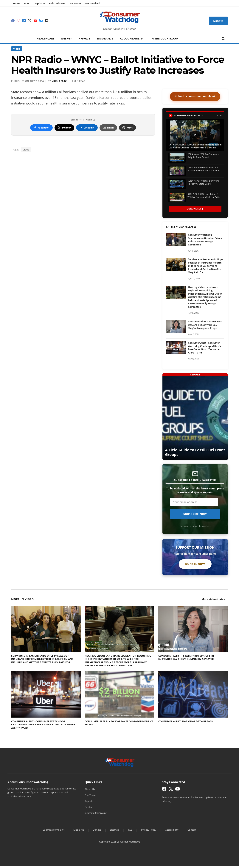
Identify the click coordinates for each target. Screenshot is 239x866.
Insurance (105, 38)
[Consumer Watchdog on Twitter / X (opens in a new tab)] (171, 790)
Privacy (84, 38)
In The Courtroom (164, 38)
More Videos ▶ (195, 208)
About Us (90, 789)
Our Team (90, 795)
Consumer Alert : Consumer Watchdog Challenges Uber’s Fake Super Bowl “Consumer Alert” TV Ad (204, 347)
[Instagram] (18, 20)
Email (110, 127)
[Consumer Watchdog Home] (119, 762)
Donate (97, 829)
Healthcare (46, 38)
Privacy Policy (148, 829)
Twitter (66, 127)
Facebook (43, 127)
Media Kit (78, 829)
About (28, 3)
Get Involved (92, 3)
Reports (89, 801)
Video (16, 48)
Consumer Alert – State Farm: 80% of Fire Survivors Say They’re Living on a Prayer (205, 325)
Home (16, 3)
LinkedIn (89, 127)
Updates (40, 3)
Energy (66, 38)
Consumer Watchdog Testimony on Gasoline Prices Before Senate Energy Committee (205, 239)
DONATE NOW (195, 564)
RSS (130, 829)
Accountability (132, 38)
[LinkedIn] (24, 20)
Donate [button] (218, 21)
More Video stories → (215, 599)
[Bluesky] (41, 20)
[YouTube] (35, 20)
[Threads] (46, 20)
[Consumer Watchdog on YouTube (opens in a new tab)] (177, 790)
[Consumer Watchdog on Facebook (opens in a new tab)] (164, 790)
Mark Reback (60, 81)
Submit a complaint (53, 829)
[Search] (223, 38)
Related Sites (57, 3)
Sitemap (114, 829)
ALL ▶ (219, 115)
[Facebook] (13, 20)
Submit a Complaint (96, 813)
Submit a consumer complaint (195, 96)
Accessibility (172, 829)
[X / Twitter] (29, 20)
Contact (89, 807)
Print (129, 127)
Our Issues (75, 3)
